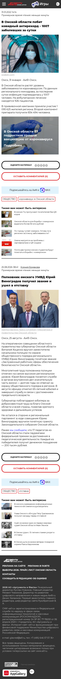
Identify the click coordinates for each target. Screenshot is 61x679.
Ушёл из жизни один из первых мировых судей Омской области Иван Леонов (33, 524)
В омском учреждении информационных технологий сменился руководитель (33, 505)
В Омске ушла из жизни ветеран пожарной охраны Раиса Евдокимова (34, 543)
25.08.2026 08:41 (9, 267)
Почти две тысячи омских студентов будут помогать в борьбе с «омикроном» (33, 251)
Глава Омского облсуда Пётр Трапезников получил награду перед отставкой (34, 514)
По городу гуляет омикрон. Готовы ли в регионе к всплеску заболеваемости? (32, 232)
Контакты (8, 574)
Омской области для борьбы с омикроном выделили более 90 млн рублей (34, 222)
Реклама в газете (38, 566)
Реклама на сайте (13, 566)
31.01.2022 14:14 (8, 12)
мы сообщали (18, 430)
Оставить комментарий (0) (30, 176)
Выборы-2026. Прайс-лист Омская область (29, 570)
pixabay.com (8, 74)
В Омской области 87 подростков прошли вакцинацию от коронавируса (28, 135)
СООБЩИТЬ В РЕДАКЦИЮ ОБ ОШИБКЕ (24, 578)
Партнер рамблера (28, 664)
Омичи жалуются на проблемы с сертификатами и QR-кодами (29, 241)
